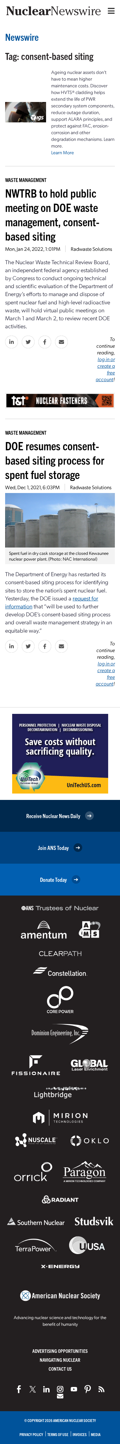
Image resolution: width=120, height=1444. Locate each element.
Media (95, 1434)
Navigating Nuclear (60, 1360)
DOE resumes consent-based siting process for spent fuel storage (54, 459)
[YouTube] (74, 1389)
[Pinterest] (87, 1389)
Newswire (22, 37)
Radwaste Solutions (91, 248)
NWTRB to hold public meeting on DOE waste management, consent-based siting (52, 214)
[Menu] (110, 11)
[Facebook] (19, 1389)
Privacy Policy (31, 1434)
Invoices (80, 1434)
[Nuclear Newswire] (101, 1389)
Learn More (62, 152)
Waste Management (25, 180)
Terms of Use (57, 1434)
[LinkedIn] (46, 1389)
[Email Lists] (60, 1396)
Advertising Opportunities (60, 1351)
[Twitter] (32, 1389)
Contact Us (60, 1369)
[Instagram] (60, 1389)
